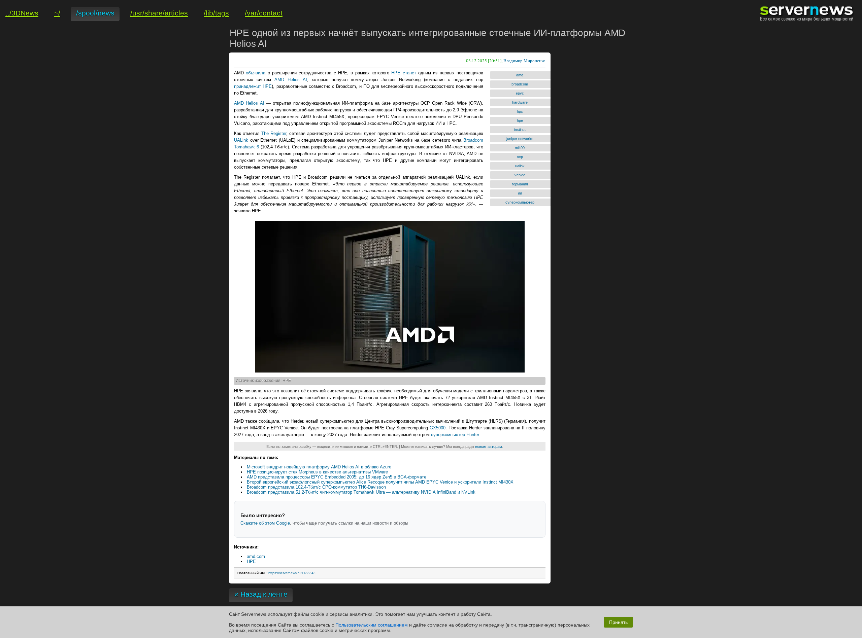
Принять (618, 622)
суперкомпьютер (519, 202)
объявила (255, 72)
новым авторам (488, 447)
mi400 (520, 148)
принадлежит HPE (253, 86)
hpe (520, 120)
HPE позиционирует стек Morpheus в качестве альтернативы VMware (317, 471)
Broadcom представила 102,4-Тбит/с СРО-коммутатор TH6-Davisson (316, 487)
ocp (520, 157)
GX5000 (437, 427)
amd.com (256, 556)
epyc (520, 93)
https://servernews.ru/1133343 (292, 573)
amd (519, 75)
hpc (520, 111)
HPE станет (403, 72)
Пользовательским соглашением (371, 625)
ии (520, 193)
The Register (273, 133)
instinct (520, 130)
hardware (520, 102)
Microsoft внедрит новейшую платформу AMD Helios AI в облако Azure (319, 466)
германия (520, 184)
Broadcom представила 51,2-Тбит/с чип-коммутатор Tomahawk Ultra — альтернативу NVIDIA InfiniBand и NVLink (361, 492)
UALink (241, 140)
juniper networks (519, 139)
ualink (520, 166)
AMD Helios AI (290, 79)
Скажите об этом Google (265, 523)
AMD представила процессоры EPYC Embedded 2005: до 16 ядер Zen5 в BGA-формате (336, 477)
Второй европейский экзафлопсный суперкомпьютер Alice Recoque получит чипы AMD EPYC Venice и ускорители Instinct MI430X (380, 482)
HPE (251, 561)
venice (520, 175)
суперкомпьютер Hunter (455, 434)
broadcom (519, 84)
